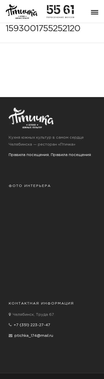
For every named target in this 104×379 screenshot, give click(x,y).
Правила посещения (29, 155)
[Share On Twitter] (17, 367)
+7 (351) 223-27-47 (32, 325)
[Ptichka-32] (30, 248)
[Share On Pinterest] (26, 367)
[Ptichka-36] (30, 271)
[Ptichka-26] (73, 225)
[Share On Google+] (35, 367)
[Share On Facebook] (9, 367)
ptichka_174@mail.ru (33, 335)
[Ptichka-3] (73, 271)
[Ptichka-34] (73, 248)
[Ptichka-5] (30, 202)
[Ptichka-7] (73, 202)
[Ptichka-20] (30, 225)
